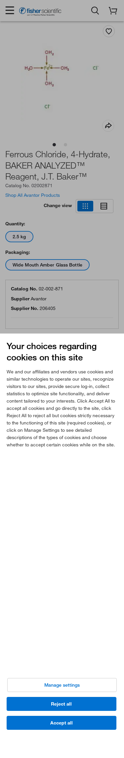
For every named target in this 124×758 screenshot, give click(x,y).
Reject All (61, 704)
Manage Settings (62, 685)
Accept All (61, 723)
